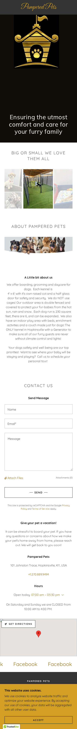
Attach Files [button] (15, 478)
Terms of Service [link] (41, 508)
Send (38, 492)
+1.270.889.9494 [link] (38, 574)
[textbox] (38, 409)
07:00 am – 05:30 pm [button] (45, 595)
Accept (38, 720)
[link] (38, 7)
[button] (5, 478)
